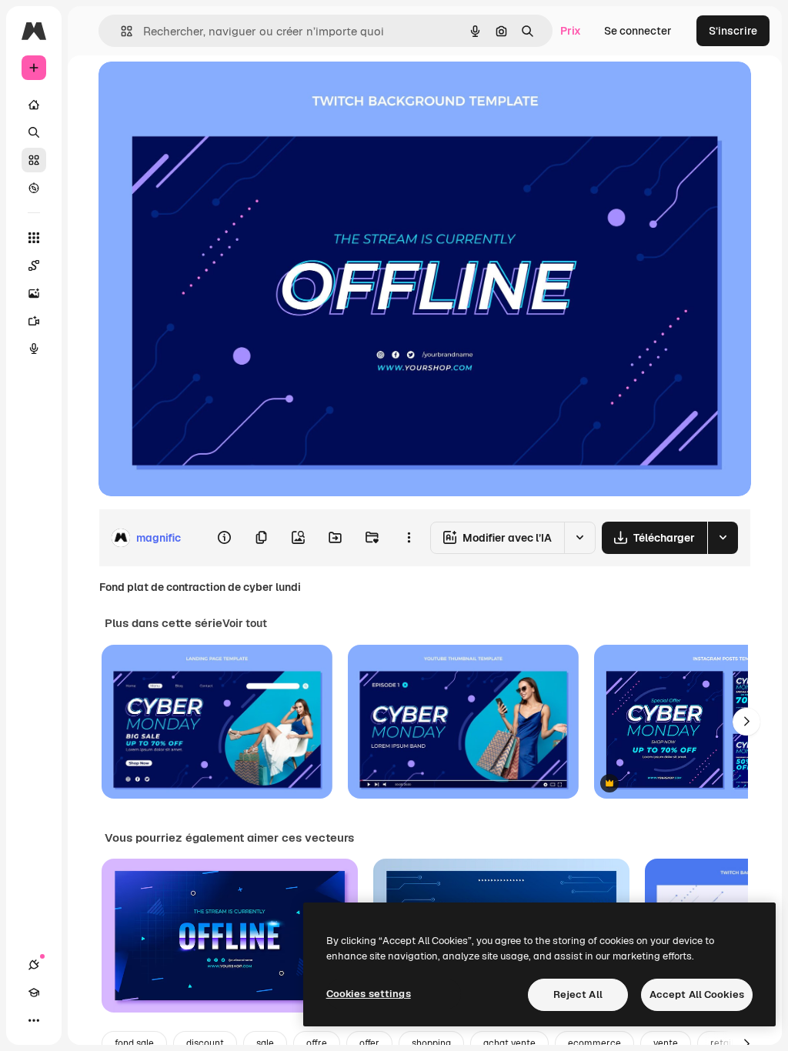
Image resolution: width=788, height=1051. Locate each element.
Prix (570, 31)
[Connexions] (34, 965)
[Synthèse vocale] (34, 348)
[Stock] (34, 160)
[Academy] (34, 992)
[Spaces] (34, 265)
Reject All (578, 994)
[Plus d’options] (408, 537)
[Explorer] (34, 187)
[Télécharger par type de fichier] (722, 538)
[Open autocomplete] (120, 31)
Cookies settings (368, 993)
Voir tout (244, 623)
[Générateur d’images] (34, 293)
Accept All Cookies (696, 994)
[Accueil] (34, 104)
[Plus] (34, 1020)
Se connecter (638, 31)
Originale (200, 90)
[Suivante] (746, 722)
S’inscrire (733, 31)
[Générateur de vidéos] (34, 321)
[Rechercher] (34, 132)
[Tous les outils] (34, 237)
